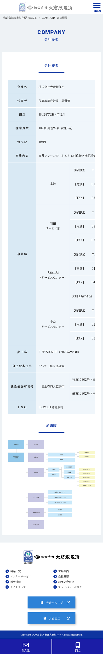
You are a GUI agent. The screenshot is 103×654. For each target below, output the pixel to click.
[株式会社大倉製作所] (45, 7)
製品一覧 (15, 571)
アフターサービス (20, 576)
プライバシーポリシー (71, 587)
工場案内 (63, 571)
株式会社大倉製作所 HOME (20, 17)
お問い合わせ (66, 582)
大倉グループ (54, 603)
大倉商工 (54, 618)
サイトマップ (18, 587)
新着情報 (15, 582)
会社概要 (63, 576)
